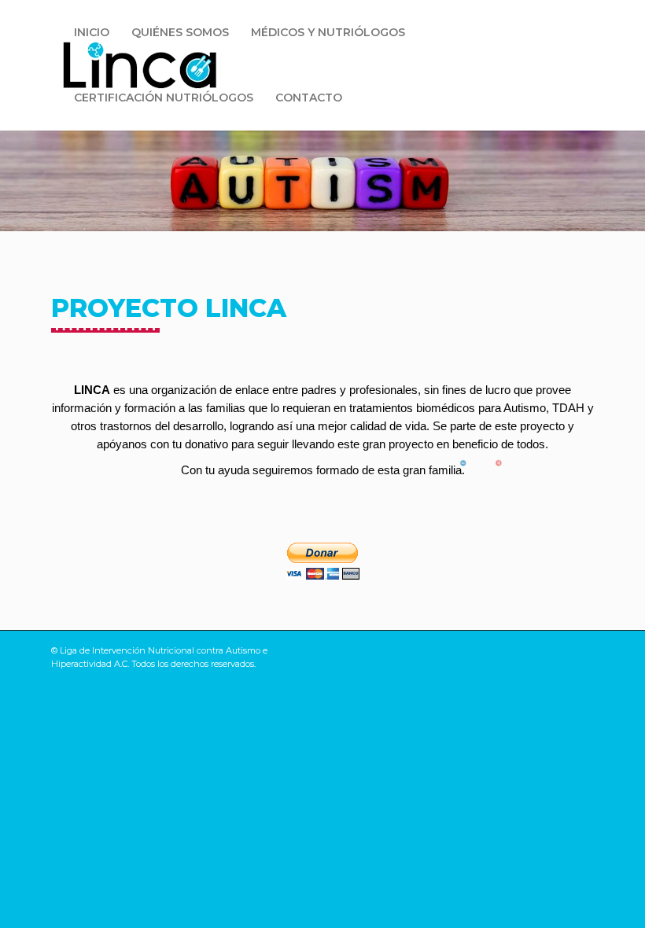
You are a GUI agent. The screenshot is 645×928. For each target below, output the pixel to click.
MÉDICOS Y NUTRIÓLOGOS (328, 32)
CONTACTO (308, 97)
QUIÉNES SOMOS (180, 32)
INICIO (91, 32)
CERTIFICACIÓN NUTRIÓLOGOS (163, 97)
